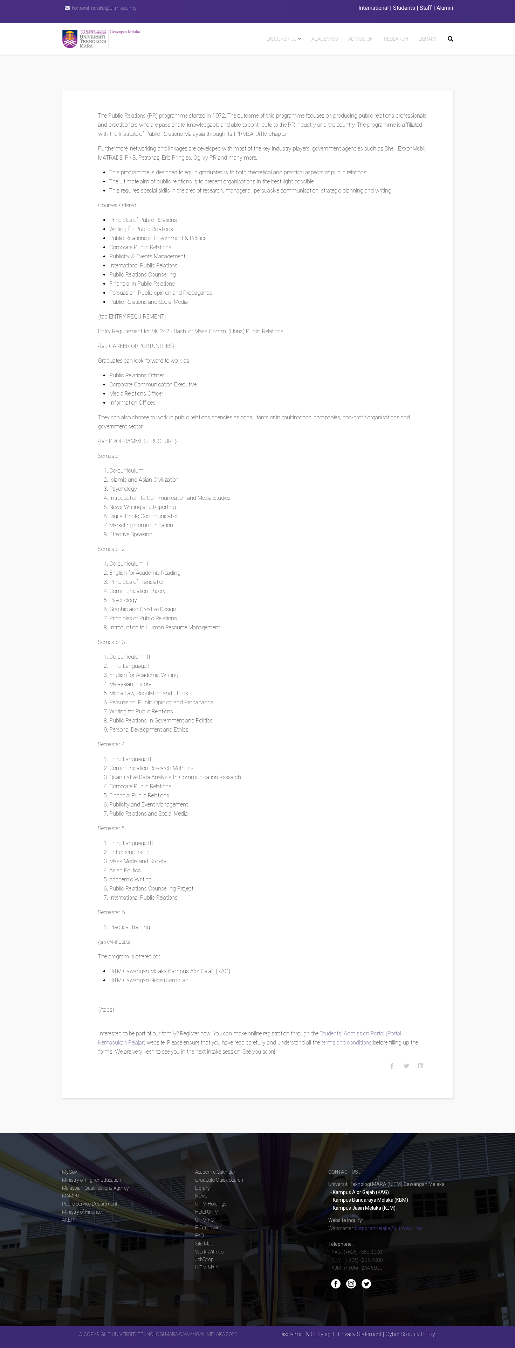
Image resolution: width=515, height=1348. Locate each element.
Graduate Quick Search (219, 1180)
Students (404, 8)
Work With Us (209, 1252)
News (201, 1196)
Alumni (445, 8)
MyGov (69, 1172)
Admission (360, 39)
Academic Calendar (215, 1172)
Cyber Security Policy (410, 1334)
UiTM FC (204, 1220)
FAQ (199, 1235)
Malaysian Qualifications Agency (95, 1188)
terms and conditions (347, 1042)
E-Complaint (208, 1227)
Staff (426, 8)
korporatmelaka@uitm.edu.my (104, 8)
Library (428, 39)
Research (396, 39)
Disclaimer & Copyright (307, 1334)
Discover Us (281, 39)
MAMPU (70, 1196)
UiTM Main (206, 1267)
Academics (324, 39)
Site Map (204, 1243)
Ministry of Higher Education (91, 1180)
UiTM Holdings (211, 1204)
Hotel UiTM (207, 1212)
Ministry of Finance (82, 1212)
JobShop (204, 1259)
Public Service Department (89, 1204)
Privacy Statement (360, 1334)
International (373, 8)
